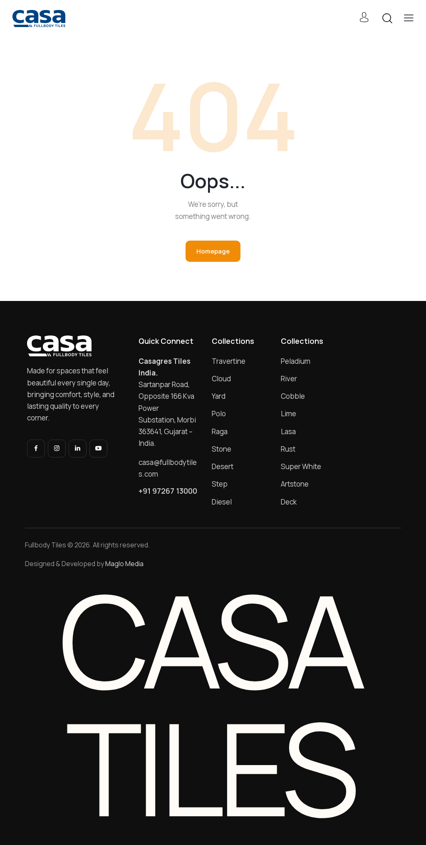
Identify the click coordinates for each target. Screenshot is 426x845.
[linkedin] (78, 448)
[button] (409, 18)
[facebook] (36, 448)
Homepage (213, 251)
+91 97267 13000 (168, 491)
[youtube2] (98, 448)
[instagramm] (57, 448)
